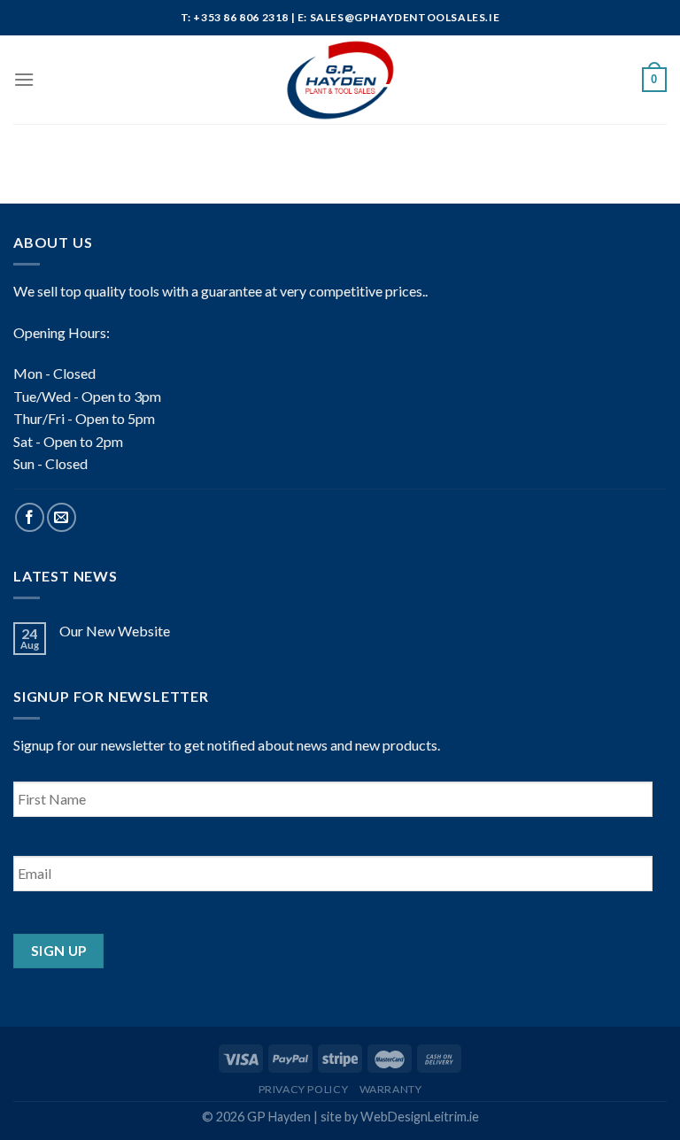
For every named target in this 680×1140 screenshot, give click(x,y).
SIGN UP (59, 951)
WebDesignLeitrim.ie (419, 1116)
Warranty (390, 1089)
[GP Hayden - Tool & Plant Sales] (340, 79)
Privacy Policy (304, 1089)
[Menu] (24, 79)
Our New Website (114, 630)
